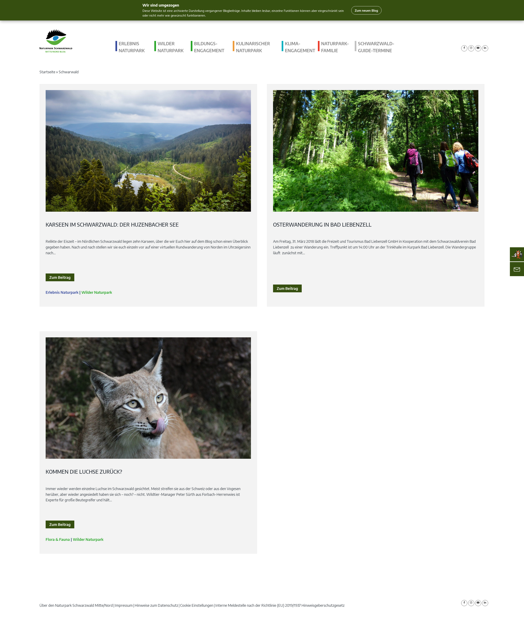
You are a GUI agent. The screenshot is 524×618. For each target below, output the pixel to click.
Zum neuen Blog (366, 10)
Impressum (124, 605)
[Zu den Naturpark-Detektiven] (517, 254)
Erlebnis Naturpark (132, 47)
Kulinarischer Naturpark (253, 47)
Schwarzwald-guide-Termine (376, 47)
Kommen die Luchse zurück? (84, 471)
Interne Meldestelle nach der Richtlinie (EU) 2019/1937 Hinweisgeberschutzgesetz (279, 605)
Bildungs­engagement (209, 47)
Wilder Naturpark (171, 47)
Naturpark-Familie (335, 47)
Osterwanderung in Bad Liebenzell (322, 224)
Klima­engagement (300, 47)
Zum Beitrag (60, 277)
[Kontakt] (517, 269)
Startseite (47, 71)
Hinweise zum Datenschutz (156, 605)
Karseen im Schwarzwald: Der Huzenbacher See (112, 224)
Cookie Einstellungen (196, 605)
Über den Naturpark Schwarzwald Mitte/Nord (76, 605)
